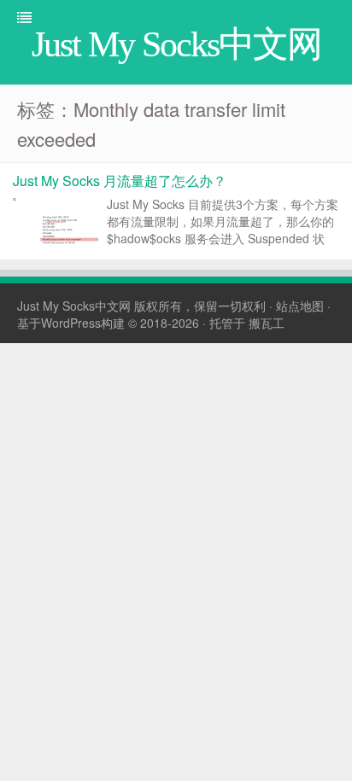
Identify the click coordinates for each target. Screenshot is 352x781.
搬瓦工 (267, 322)
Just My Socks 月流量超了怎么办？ (119, 180)
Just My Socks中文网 (74, 305)
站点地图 (300, 305)
